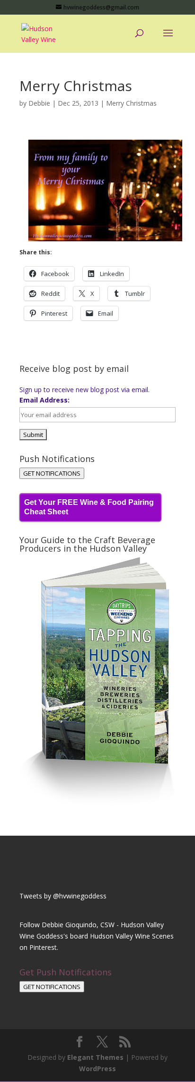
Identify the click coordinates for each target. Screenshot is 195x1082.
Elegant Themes (95, 1057)
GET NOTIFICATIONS (51, 473)
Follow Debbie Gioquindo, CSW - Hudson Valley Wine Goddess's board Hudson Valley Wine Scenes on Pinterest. (96, 936)
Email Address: (44, 399)
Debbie (39, 103)
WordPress (97, 1068)
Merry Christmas (131, 103)
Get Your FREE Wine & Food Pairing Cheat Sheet (89, 507)
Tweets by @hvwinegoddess (62, 895)
